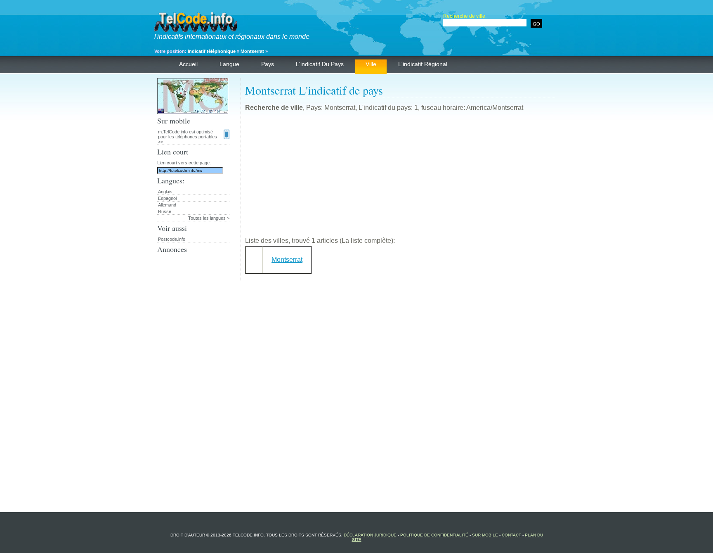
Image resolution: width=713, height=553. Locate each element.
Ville (371, 64)
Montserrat (252, 51)
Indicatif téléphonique (212, 51)
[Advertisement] (400, 177)
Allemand (167, 204)
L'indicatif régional (422, 64)
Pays (267, 64)
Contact (511, 535)
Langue (229, 64)
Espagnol (167, 198)
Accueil (188, 64)
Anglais (165, 191)
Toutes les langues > (208, 218)
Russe (164, 211)
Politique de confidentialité (434, 535)
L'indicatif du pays (320, 64)
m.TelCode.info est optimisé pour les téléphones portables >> (187, 136)
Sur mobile (485, 535)
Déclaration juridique (370, 535)
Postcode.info (171, 239)
